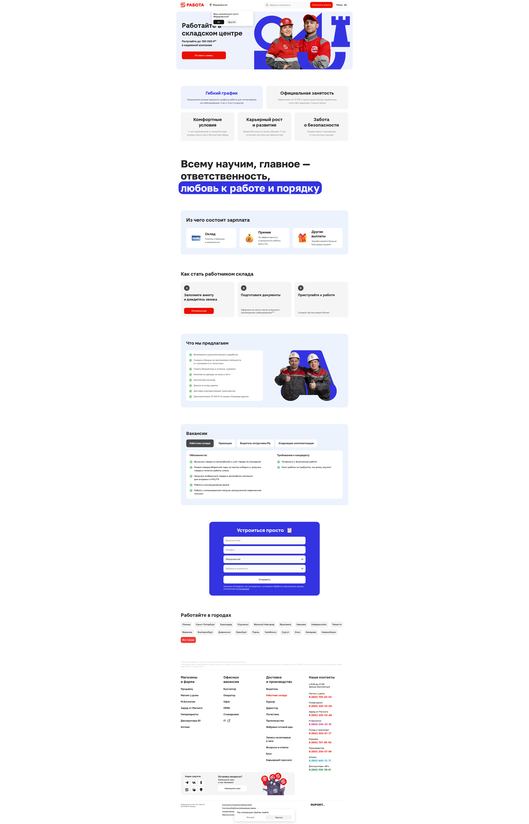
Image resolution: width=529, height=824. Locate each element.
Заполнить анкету (321, 5)
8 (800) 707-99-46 (320, 742)
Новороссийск (319, 624)
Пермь (255, 632)
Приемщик (225, 443)
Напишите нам (232, 788)
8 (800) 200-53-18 (320, 724)
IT (224, 720)
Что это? (250, 817)
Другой (231, 22)
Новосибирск (329, 632)
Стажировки (231, 714)
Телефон (230, 550)
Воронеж (187, 632)
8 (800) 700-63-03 (320, 697)
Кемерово (311, 632)
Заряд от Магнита (191, 708)
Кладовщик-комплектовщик (296, 443)
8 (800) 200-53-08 (320, 706)
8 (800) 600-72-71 (320, 760)
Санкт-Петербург (205, 624)
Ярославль (285, 624)
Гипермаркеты (189, 714)
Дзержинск (224, 632)
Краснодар (226, 624)
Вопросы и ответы (277, 747)
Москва (186, 624)
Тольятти (337, 624)
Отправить (264, 579)
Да (219, 22)
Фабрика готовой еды (279, 727)
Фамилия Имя (233, 540)
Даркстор (272, 708)
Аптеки (185, 727)
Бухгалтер (229, 689)
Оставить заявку (204, 55)
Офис (226, 701)
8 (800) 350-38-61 (320, 769)
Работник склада (200, 443)
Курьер (270, 701)
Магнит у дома (189, 695)
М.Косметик (188, 701)
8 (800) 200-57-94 (320, 751)
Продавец (187, 689)
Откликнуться (199, 310)
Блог (269, 753)
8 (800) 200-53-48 (320, 715)
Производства (275, 720)
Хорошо (279, 817)
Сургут (285, 632)
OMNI (226, 708)
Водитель (272, 689)
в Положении (243, 589)
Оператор (229, 695)
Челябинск (270, 632)
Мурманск (243, 624)
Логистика (272, 714)
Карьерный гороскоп (279, 760)
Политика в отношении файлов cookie (237, 805)
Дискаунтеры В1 (191, 720)
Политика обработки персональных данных (239, 808)
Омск (297, 632)
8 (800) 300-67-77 (320, 733)
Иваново (301, 624)
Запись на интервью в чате (278, 739)
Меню (339, 5)
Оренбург (241, 632)
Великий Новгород (264, 624)
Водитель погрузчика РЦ (255, 443)
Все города (188, 640)
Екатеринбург (205, 632)
